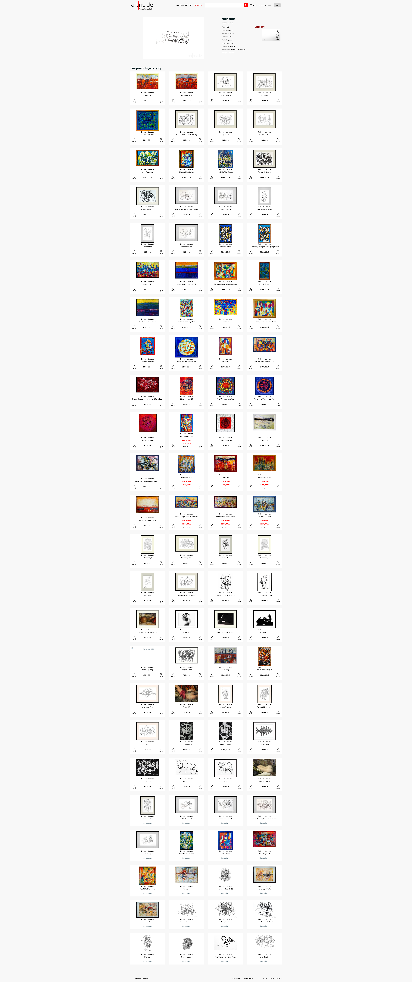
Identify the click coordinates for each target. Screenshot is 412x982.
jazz (245, 50)
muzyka (240, 50)
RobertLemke (227, 23)
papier (230, 40)
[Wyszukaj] (246, 5)
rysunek (232, 53)
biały (228, 43)
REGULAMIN (262, 979)
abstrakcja (234, 50)
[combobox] (224, 5)
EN (277, 5)
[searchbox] (206, 6)
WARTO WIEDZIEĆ (277, 979)
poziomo (232, 46)
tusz (230, 37)
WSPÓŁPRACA (249, 979)
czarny (233, 43)
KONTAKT (236, 979)
